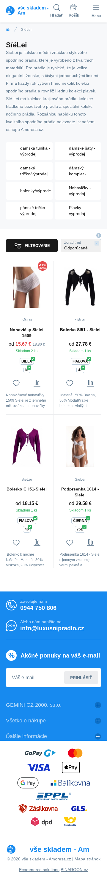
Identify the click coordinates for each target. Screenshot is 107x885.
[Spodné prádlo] (8, 29)
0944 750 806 (38, 608)
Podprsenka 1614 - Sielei (80, 492)
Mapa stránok (87, 859)
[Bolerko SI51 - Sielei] (80, 287)
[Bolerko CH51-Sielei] (26, 446)
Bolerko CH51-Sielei (27, 489)
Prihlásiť (81, 677)
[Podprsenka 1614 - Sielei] (80, 446)
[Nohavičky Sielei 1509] (26, 287)
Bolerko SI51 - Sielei (80, 329)
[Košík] (74, 11)
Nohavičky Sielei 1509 (26, 332)
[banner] (28, 10)
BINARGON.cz (74, 869)
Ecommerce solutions (39, 869)
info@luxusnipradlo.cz (52, 628)
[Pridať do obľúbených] (16, 383)
